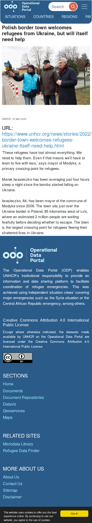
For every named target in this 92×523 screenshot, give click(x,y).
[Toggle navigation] (84, 6)
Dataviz (9, 404)
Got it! (74, 513)
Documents (13, 390)
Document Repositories (23, 397)
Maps (8, 417)
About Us (11, 477)
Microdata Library (18, 444)
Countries (43, 16)
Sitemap (10, 490)
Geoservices (14, 410)
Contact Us (12, 483)
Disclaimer (12, 497)
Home (8, 384)
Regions (69, 16)
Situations (15, 16)
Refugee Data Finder (21, 450)
